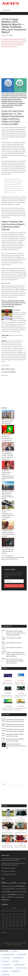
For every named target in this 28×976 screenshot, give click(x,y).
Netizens (17, 891)
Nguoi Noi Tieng (5, 957)
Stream (3, 897)
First (8, 886)
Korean (19, 888)
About (10, 883)
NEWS (14, 3)
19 (14, 921)
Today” (13, 897)
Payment (7, 559)
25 (10, 924)
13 (17, 918)
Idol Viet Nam (5, 961)
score (16, 894)
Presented (12, 559)
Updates (19, 897)
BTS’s (19, 883)
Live (7, 891)
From (18, 886)
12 (14, 918)
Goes (2, 888)
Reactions (3, 894)
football (11, 886)
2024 (3, 883)
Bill (13, 557)
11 (10, 918)
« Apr (2, 932)
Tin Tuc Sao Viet (5, 964)
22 (24, 921)
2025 (7, 883)
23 (3, 924)
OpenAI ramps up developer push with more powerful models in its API (15, 745)
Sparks (20, 894)
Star (23, 894)
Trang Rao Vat (5, 974)
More (13, 891)
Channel (23, 883)
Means (3, 559)
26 (14, 924)
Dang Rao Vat (15, 971)
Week (7, 899)
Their (7, 897)
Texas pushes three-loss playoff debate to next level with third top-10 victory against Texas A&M (15, 633)
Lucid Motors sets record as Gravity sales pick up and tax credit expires (15, 720)
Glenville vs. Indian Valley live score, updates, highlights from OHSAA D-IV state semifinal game (15, 654)
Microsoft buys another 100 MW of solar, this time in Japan (15, 735)
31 (6, 927)
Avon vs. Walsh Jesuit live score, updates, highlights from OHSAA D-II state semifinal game (15, 661)
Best (17, 883)
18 (10, 921)
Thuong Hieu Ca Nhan (19, 964)
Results (6, 894)
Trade (16, 897)
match (11, 891)
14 (21, 918)
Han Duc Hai (4, 971)
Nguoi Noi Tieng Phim (6, 968)
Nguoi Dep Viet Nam (18, 957)
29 (24, 924)
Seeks (16, 559)
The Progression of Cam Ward (9, 46)
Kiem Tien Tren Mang (21, 968)
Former (14, 886)
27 (17, 924)
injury (17, 888)
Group (5, 888)
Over (21, 891)
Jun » (5, 932)
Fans (5, 886)
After (14, 883)
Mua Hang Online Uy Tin (7, 954)
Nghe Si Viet (15, 961)
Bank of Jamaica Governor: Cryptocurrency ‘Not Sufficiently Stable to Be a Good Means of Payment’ (8, 514)
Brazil (15, 557)
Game (22, 886)
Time (9, 897)
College (2, 886)
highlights (9, 888)
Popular (24, 891)
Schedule (12, 894)
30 (3, 927)
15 (24, 918)
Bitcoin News (10, 555)
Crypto (18, 557)
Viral (23, 897)
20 (17, 921)
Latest (25, 888)
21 (21, 921)
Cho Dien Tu (14, 951)
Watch (3, 900)
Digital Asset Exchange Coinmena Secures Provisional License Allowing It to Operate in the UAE (8, 494)
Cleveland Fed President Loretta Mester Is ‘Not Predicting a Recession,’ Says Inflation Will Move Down (8, 475)
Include (22, 557)
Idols (14, 888)
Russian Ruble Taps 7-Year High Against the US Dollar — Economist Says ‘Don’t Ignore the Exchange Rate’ (7, 455)
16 (3, 921)
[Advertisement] (14, 64)
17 (6, 921)
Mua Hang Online (21, 954)
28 (21, 924)
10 (6, 918)
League (3, 891)
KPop (22, 888)
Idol (12, 889)
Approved (9, 557)
